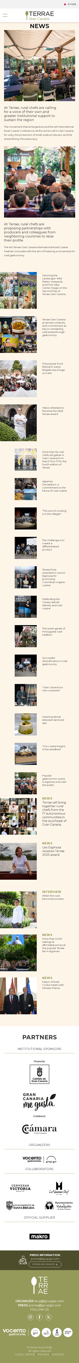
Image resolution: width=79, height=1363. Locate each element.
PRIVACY (43, 1354)
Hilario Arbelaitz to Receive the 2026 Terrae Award (53, 410)
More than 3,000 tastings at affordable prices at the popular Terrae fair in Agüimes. (54, 945)
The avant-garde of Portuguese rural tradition (53, 631)
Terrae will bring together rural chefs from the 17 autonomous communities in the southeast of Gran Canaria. (54, 813)
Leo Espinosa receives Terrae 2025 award (53, 851)
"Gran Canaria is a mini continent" (52, 689)
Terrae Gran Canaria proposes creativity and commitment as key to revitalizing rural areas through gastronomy (54, 327)
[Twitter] (48, 1317)
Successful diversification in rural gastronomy (54, 661)
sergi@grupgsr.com (49, 1301)
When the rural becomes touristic (53, 897)
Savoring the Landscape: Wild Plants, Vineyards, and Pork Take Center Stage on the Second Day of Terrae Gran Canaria (54, 285)
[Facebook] (39, 1317)
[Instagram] (30, 1317)
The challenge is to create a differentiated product (53, 545)
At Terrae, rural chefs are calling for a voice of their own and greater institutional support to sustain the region (30, 114)
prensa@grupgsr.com (45, 1258)
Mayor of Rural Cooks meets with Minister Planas (53, 984)
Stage (72, 4)
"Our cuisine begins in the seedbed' (53, 748)
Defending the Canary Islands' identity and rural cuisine (52, 604)
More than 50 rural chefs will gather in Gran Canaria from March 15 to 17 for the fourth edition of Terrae (54, 459)
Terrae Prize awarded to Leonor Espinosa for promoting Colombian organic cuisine (53, 577)
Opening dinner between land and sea (53, 719)
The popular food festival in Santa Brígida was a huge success (53, 368)
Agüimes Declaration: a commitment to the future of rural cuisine (54, 486)
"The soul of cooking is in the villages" (54, 512)
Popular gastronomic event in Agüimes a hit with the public (54, 780)
